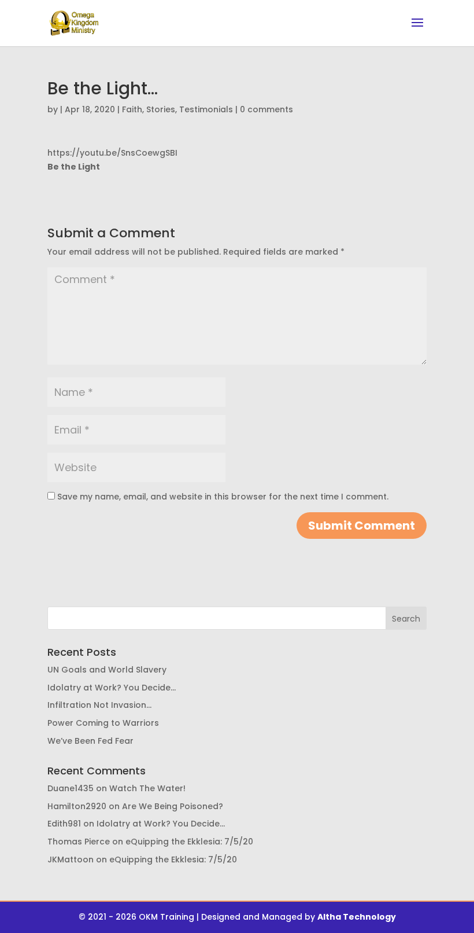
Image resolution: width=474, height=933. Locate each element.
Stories (160, 109)
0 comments (266, 109)
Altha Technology (356, 917)
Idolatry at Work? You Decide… (111, 687)
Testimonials (206, 109)
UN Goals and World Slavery (106, 669)
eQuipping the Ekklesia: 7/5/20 (189, 841)
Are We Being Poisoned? (172, 806)
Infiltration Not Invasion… (99, 705)
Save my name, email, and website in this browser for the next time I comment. (222, 496)
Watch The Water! (147, 788)
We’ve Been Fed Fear (90, 741)
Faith (132, 109)
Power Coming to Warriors (103, 723)
